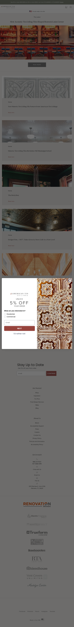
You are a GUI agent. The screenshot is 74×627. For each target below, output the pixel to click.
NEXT (19, 328)
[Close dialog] (69, 280)
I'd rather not (19, 333)
